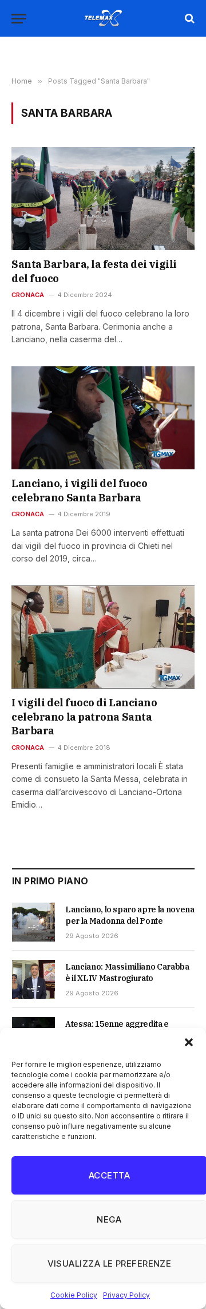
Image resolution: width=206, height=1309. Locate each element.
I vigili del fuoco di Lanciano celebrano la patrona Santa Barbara (84, 716)
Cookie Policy (73, 1295)
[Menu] (18, 18)
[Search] (189, 18)
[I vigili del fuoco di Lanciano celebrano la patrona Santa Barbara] (103, 637)
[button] (189, 1042)
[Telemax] (103, 18)
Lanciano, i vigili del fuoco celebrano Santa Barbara (79, 490)
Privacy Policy (126, 1295)
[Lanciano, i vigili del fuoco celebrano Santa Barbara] (103, 417)
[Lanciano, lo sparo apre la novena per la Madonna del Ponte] (33, 922)
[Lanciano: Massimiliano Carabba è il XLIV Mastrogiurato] (33, 979)
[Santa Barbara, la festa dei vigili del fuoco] (103, 198)
